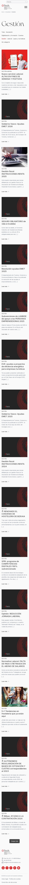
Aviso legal (5, 879)
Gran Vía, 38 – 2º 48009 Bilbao (11, 858)
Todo (3, 32)
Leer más (6, 94)
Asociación (9, 32)
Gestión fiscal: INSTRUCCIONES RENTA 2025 (13, 173)
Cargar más (14, 841)
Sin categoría (6, 42)
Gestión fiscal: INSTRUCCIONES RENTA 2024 (13, 464)
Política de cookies (15, 879)
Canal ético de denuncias (9, 882)
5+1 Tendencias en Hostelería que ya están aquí (13, 713)
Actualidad (7, 12)
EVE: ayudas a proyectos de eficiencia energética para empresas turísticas (13, 366)
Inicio (3, 12)
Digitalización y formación (9, 35)
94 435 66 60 (6, 860)
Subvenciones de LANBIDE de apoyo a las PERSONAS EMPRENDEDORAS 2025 (14, 318)
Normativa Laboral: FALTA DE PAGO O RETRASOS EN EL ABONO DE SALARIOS (14, 663)
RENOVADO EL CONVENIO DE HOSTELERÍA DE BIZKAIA (13, 514)
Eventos (20, 35)
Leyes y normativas (19, 39)
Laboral (9, 39)
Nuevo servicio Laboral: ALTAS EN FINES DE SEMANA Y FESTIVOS (12, 76)
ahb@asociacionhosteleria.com (11, 862)
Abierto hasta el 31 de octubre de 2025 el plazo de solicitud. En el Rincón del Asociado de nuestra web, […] (14, 327)
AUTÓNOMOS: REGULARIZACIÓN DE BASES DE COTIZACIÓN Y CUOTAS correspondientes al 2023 (14, 766)
